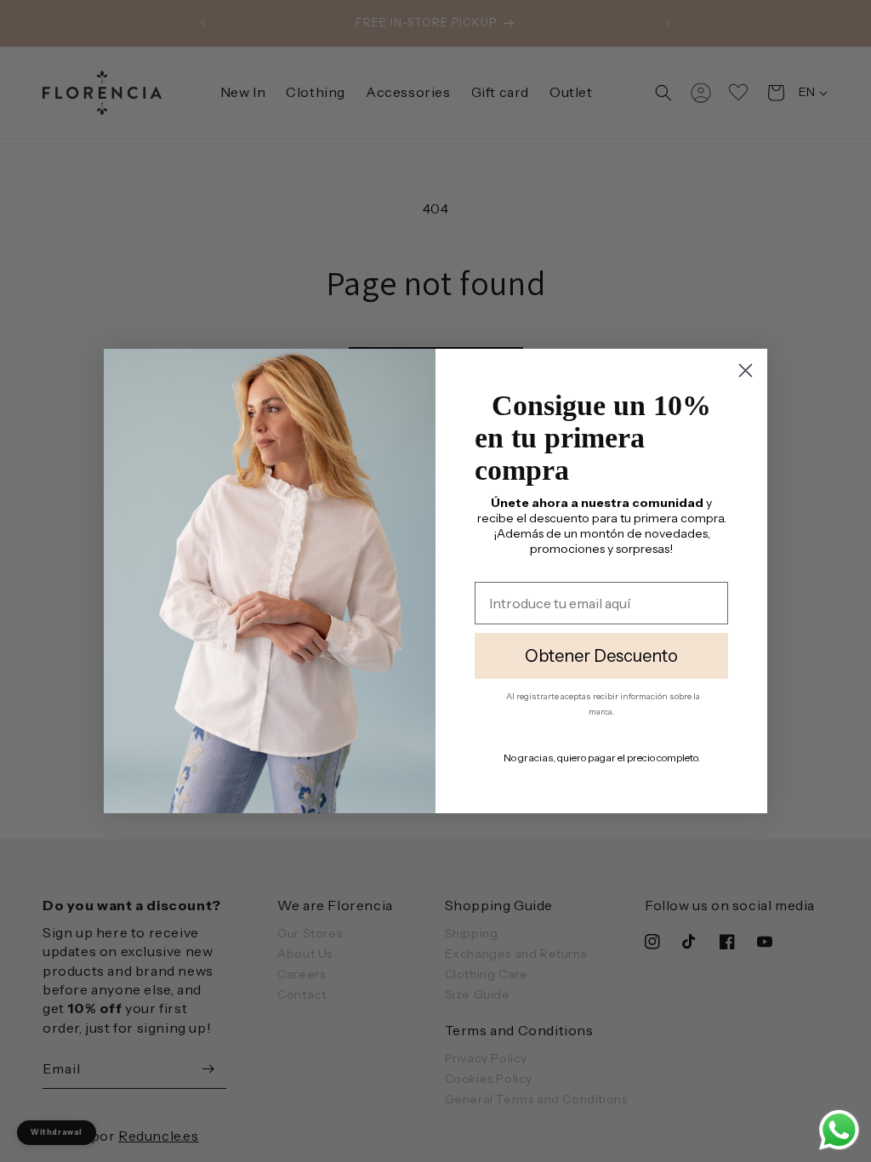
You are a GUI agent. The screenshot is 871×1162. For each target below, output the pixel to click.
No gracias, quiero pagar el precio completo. (602, 766)
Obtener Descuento (601, 665)
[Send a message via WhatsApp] (839, 1130)
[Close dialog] (745, 364)
